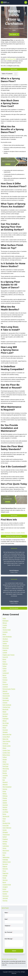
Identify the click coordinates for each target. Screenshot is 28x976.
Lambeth (5, 652)
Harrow (4, 848)
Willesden (5, 784)
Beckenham (6, 648)
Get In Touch (14, 69)
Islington (5, 759)
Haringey (5, 841)
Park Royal (5, 766)
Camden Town (6, 750)
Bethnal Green (6, 755)
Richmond (5, 684)
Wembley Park (6, 823)
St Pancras (5, 743)
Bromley (5, 773)
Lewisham (5, 686)
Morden (23, 532)
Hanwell (5, 770)
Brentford (5, 716)
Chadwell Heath (7, 884)
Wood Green (6, 850)
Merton (4, 634)
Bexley (4, 814)
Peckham (5, 679)
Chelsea (5, 677)
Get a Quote (13, 34)
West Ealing (6, 768)
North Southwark (7, 704)
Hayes (4, 818)
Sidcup (4, 761)
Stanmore (5, 880)
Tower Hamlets (6, 741)
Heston (4, 777)
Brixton (4, 659)
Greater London (7, 745)
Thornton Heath (7, 629)
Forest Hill (5, 657)
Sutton (2, 532)
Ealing (4, 791)
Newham (5, 807)
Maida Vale (5, 739)
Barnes (4, 675)
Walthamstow (6, 857)
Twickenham (6, 693)
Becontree (5, 864)
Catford (4, 670)
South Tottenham (7, 827)
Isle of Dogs (6, 723)
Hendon (5, 830)
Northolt (5, 836)
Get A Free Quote (14, 608)
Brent (4, 821)
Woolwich (5, 782)
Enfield (4, 889)
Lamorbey (5, 775)
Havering (5, 900)
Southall (5, 800)
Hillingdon (5, 832)
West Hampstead (7, 786)
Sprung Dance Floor (11, 59)
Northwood (5, 891)
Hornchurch (6, 896)
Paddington (5, 718)
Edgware (5, 866)
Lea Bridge (5, 811)
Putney (4, 661)
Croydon (18, 532)
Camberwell (6, 673)
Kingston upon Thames (8, 654)
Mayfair (4, 711)
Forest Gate (6, 825)
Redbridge (5, 859)
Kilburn (4, 748)
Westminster (6, 700)
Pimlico (4, 682)
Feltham (5, 757)
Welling (4, 793)
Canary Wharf (6, 736)
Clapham (5, 650)
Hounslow (5, 730)
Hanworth (5, 725)
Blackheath (5, 709)
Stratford (5, 802)
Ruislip (4, 877)
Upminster (5, 898)
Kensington (5, 698)
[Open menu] (25, 2)
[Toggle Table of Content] (14, 74)
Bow (4, 780)
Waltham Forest (7, 862)
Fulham (4, 666)
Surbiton (5, 643)
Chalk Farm (6, 764)
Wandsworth (6, 645)
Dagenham (5, 873)
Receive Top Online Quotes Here (14, 536)
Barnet (4, 882)
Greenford (5, 805)
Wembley (5, 809)
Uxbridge (5, 875)
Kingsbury (5, 839)
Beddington (8, 532)
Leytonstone (6, 846)
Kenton (4, 852)
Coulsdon (5, 632)
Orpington (5, 732)
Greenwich (5, 714)
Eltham (4, 727)
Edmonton (5, 868)
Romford (5, 893)
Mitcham (13, 532)
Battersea (5, 664)
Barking (5, 843)
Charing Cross (6, 707)
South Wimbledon (7, 636)
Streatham (5, 639)
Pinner (4, 871)
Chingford (5, 887)
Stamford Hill (6, 816)
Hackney (5, 789)
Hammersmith (6, 695)
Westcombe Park (7, 734)
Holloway (5, 796)
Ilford (4, 855)
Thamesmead (6, 834)
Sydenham (5, 641)
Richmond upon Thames (9, 689)
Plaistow (5, 798)
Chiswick (5, 702)
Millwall (4, 720)
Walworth (5, 691)
